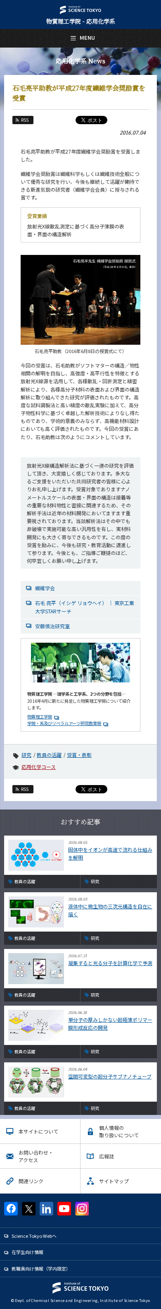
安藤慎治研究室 (52, 625)
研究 (26, 754)
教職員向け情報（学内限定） (41, 1268)
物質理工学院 (39, 716)
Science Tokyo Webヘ (34, 1235)
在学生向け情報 (27, 1252)
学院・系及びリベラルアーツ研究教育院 (64, 723)
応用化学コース (38, 766)
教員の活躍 (49, 754)
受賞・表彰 (79, 754)
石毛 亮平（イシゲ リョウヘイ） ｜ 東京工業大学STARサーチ (84, 606)
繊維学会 (45, 587)
